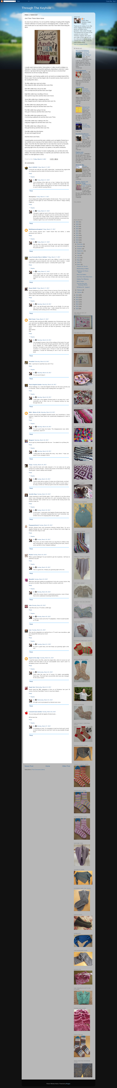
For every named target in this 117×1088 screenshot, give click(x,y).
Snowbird (31, 361)
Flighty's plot (79, 152)
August (79, 253)
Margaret (31, 440)
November (80, 246)
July (78, 255)
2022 (77, 231)
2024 (77, 226)
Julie (30, 605)
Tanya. (31, 464)
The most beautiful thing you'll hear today (86, 125)
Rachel (31, 554)
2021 (77, 233)
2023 (77, 228)
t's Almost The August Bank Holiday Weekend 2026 (86, 54)
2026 (77, 222)
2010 (77, 308)
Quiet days (85, 72)
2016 (77, 295)
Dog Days (85, 166)
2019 (77, 237)
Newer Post (29, 766)
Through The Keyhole (36, 8)
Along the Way (80, 165)
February (79, 290)
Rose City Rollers (81, 274)
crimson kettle (80, 87)
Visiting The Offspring (82, 279)
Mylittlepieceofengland (35, 229)
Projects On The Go (82, 266)
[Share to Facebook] (55, 159)
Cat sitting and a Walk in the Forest (86, 137)
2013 (77, 302)
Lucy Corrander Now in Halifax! (38, 257)
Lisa (30, 630)
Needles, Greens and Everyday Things (82, 182)
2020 (77, 235)
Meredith (31, 579)
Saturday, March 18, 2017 (44, 304)
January (79, 292)
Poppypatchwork (34, 525)
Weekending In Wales (83, 268)
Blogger (68, 1083)
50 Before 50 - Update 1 (83, 287)
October (79, 248)
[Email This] (51, 159)
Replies (33, 177)
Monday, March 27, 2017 (44, 726)
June (78, 257)
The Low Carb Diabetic (82, 50)
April (78, 262)
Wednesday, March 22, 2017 (45, 672)
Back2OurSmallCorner (82, 134)
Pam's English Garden (35, 384)
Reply (30, 173)
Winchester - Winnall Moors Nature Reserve (86, 90)
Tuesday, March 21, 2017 (39, 630)
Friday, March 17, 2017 (44, 167)
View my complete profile (80, 44)
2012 (77, 304)
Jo (34, 180)
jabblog (78, 105)
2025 (77, 224)
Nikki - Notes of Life (34, 412)
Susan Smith (32, 288)
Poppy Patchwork (81, 70)
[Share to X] (54, 159)
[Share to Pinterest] (57, 159)
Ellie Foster (32, 319)
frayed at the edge (34, 657)
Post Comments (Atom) (38, 769)
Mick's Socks (80, 281)
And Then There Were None (84, 276)
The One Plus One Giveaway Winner (82, 284)
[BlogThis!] (52, 159)
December (80, 244)
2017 (77, 242)
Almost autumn (80, 153)
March (79, 264)
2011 (77, 306)
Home (48, 766)
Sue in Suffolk (33, 167)
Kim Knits (78, 122)
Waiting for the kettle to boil (86, 107)
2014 (77, 299)
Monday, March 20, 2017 (44, 592)
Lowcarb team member (35, 711)
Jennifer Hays (33, 494)
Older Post (66, 766)
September (80, 251)
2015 (77, 297)
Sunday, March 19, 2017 (40, 464)
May (78, 260)
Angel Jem (32, 687)
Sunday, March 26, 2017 (49, 711)
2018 (77, 240)
